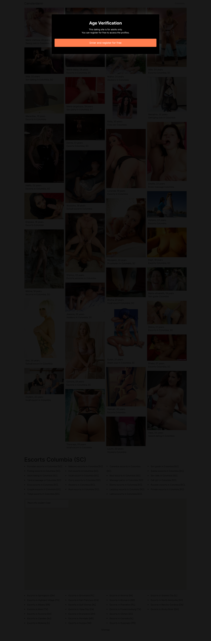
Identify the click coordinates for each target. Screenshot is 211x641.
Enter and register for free (105, 42)
